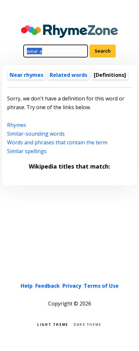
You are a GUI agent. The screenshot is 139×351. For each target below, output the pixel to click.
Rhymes (16, 125)
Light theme (52, 324)
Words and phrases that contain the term (57, 142)
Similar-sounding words (36, 133)
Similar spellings (27, 151)
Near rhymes (26, 74)
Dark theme (88, 324)
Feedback (47, 285)
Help (27, 285)
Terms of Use (101, 285)
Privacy (71, 285)
